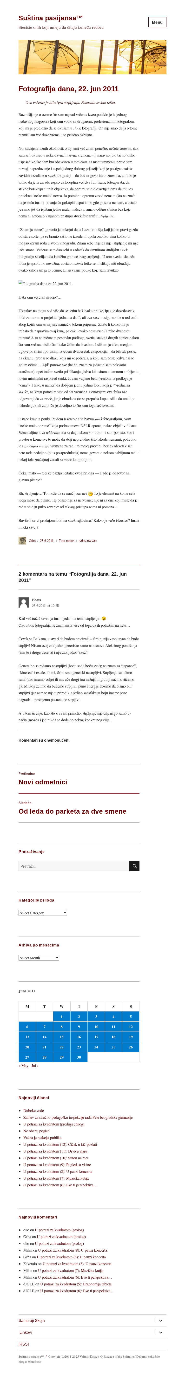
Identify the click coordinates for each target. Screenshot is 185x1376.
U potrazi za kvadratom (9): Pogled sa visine (57, 1164)
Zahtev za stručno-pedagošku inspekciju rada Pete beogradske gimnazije (78, 1117)
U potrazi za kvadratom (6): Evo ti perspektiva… (60, 1184)
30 (79, 1057)
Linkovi (26, 1332)
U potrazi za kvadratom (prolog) (59, 1229)
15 (62, 1036)
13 (27, 1036)
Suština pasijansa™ (51, 18)
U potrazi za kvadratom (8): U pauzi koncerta (57, 1171)
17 (96, 1036)
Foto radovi (66, 541)
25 (113, 1047)
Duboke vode (33, 1110)
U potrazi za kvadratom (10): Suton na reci (55, 1157)
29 (62, 1057)
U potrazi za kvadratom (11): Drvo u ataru (55, 1151)
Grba (32, 541)
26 (131, 1047)
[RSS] (24, 1344)
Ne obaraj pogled (36, 1130)
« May (23, 1065)
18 (113, 1036)
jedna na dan (88, 541)
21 (44, 1047)
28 (44, 1057)
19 (131, 1036)
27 (27, 1057)
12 (131, 1026)
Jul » (35, 1065)
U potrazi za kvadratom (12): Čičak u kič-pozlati (60, 1144)
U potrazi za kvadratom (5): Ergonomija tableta (76, 1283)
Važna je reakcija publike (42, 1137)
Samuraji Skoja (32, 1321)
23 (79, 1047)
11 (113, 1026)
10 (96, 1026)
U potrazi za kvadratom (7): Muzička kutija (56, 1178)
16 (79, 1036)
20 (27, 1047)
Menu (157, 22)
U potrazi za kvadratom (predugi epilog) (53, 1123)
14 (44, 1036)
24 (96, 1047)
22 (62, 1047)
